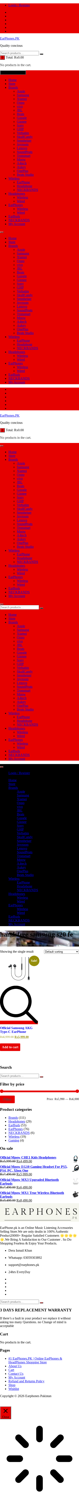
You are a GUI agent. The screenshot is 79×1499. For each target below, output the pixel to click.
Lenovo (22, 148)
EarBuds (14, 216)
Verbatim (23, 133)
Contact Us (15, 1373)
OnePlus (22, 171)
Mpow (21, 159)
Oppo (20, 102)
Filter (7, 1099)
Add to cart (10, 1047)
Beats (20, 114)
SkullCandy (25, 137)
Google (22, 118)
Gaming (13, 1140)
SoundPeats (24, 152)
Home (12, 80)
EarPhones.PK (10, 38)
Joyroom (22, 144)
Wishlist (13, 1389)
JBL (20, 110)
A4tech (22, 163)
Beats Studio (25, 174)
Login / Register (19, 5)
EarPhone (23, 182)
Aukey (21, 167)
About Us (14, 1366)
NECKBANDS (27, 190)
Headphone (24, 186)
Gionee (22, 121)
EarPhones (15, 205)
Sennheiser (24, 140)
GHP (20, 129)
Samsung (23, 95)
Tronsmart (23, 155)
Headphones (16, 193)
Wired (21, 201)
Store (11, 83)
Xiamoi (22, 99)
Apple (21, 91)
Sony (20, 125)
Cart (11, 1370)
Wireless (14, 178)
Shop (11, 1385)
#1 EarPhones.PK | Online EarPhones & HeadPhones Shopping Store (35, 1360)
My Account (16, 224)
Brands (13, 87)
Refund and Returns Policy (26, 1381)
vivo (20, 106)
